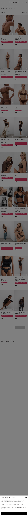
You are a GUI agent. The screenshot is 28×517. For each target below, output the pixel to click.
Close (25, 497)
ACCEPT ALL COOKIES (14, 513)
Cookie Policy (10, 505)
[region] (14, 506)
